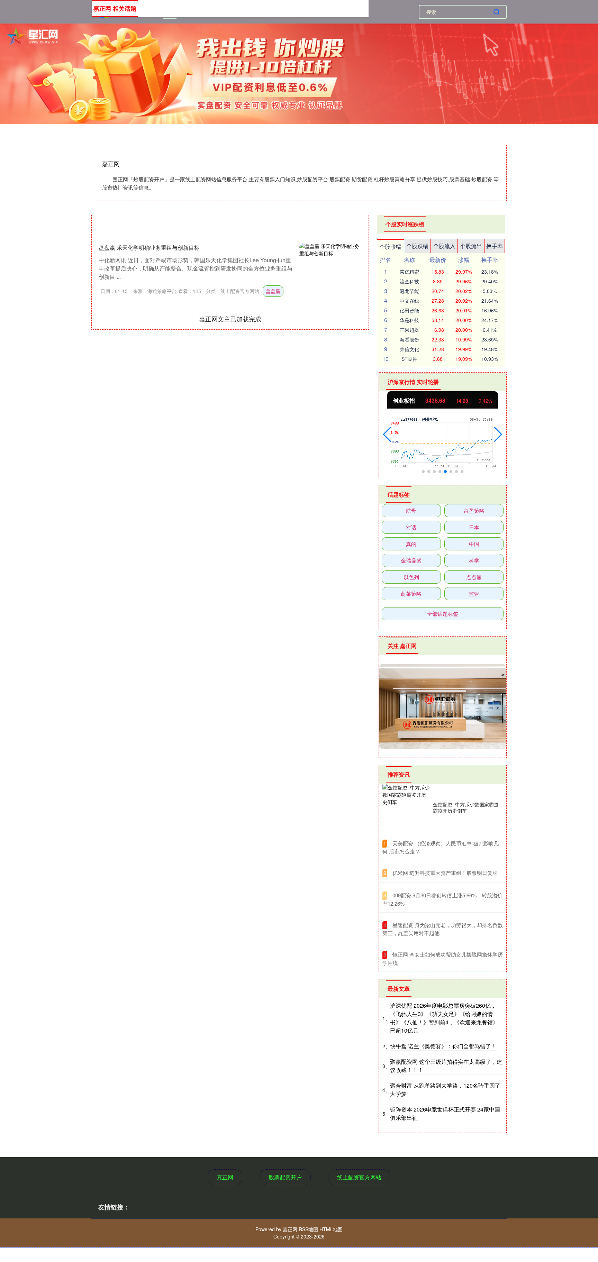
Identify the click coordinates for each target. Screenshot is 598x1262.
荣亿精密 (409, 271)
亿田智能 (409, 310)
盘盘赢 (273, 290)
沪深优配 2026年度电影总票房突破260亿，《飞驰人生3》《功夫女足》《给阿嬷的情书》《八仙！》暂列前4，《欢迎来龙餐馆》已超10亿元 (444, 1018)
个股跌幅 (417, 246)
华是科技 (409, 320)
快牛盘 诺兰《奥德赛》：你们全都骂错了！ (443, 1046)
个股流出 (471, 246)
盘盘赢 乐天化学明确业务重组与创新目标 (149, 248)
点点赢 (474, 576)
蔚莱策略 (411, 593)
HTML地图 (331, 1229)
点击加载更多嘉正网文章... (230, 318)
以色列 (411, 576)
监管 (474, 593)
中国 (474, 543)
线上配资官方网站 (359, 1177)
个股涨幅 (390, 246)
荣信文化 (409, 349)
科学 (474, 560)
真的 (411, 543)
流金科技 (409, 281)
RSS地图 (308, 1229)
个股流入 (444, 246)
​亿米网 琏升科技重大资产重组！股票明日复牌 (445, 872)
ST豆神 (409, 358)
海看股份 (409, 339)
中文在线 (409, 300)
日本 (474, 527)
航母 (411, 510)
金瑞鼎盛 (411, 560)
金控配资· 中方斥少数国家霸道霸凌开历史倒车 (466, 807)
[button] (387, 434)
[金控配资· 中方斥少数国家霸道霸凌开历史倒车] (405, 807)
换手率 (494, 246)
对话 (411, 527)
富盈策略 (474, 510)
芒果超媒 (409, 329)
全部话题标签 (442, 613)
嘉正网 (225, 1177)
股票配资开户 (285, 1177)
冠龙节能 (409, 290)
